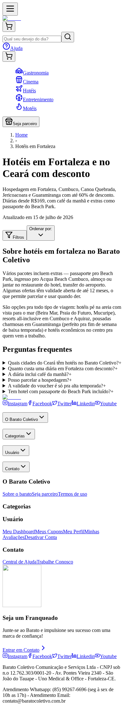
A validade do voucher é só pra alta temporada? (57, 385)
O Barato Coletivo (21, 419)
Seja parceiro (25, 123)
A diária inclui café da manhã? (40, 374)
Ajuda (16, 48)
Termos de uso (72, 494)
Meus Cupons (49, 531)
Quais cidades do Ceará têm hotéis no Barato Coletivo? (64, 362)
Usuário (12, 452)
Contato (12, 468)
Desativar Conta (40, 537)
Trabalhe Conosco (55, 561)
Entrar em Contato (21, 650)
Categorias (15, 436)
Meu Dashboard (19, 531)
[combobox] (41, 233)
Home (21, 135)
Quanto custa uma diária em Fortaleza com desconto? (63, 368)
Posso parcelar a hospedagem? (40, 380)
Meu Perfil (73, 531)
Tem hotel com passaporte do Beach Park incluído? (61, 391)
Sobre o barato (17, 494)
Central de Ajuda (20, 561)
